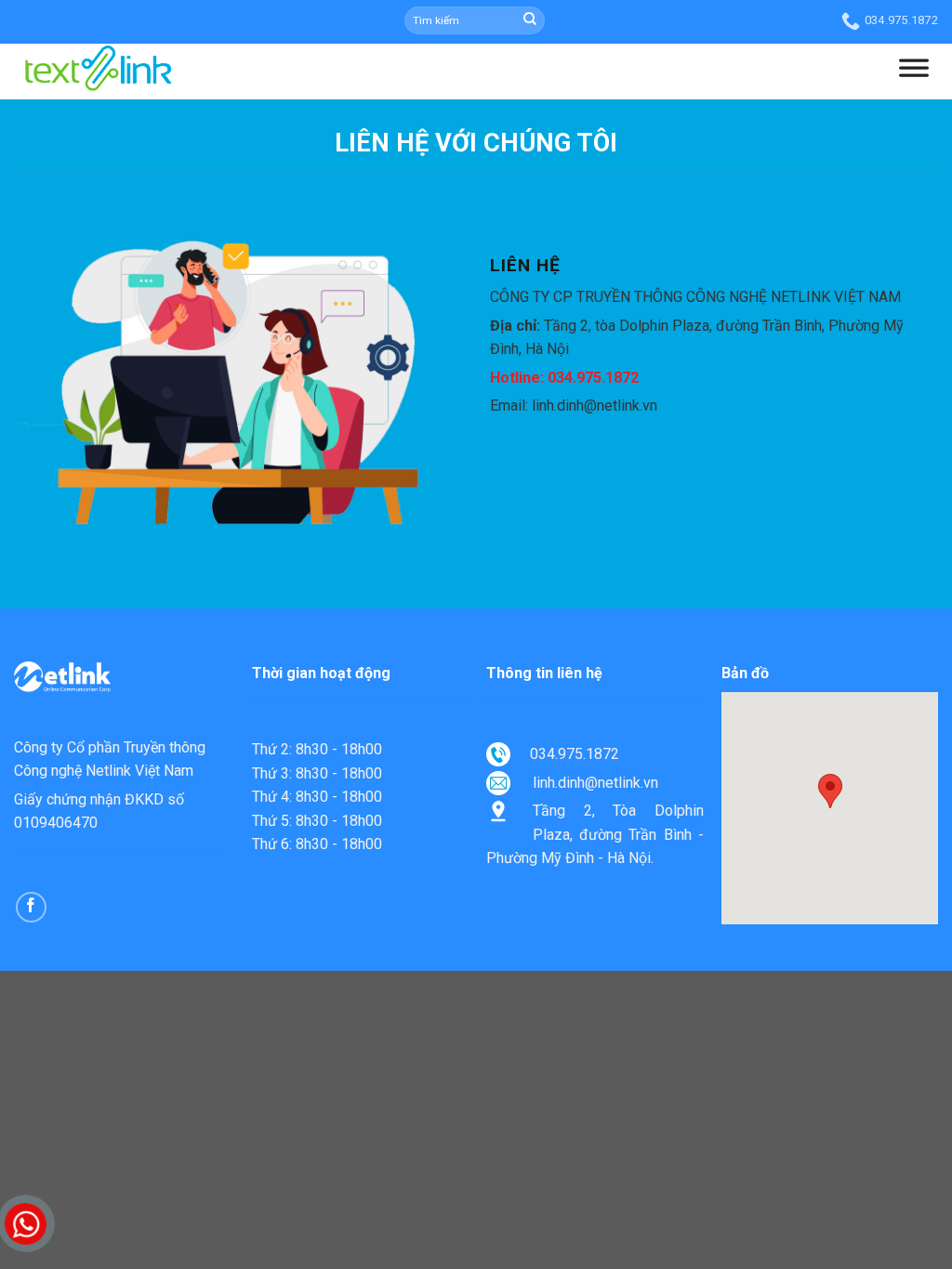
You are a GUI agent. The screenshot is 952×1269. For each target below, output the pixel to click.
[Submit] (530, 20)
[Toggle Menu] (914, 72)
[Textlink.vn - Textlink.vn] (97, 101)
